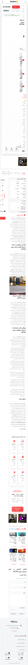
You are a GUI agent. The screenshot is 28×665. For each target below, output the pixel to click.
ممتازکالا (23, 5)
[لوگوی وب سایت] (14, 1)
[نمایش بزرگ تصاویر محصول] (24, 36)
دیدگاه (24, 593)
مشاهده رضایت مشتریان (17, 509)
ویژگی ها (23, 173)
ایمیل (25, 587)
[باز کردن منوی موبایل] (25, 1)
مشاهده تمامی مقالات (15, 529)
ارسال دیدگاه (13, 614)
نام (25, 582)
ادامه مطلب (23, 546)
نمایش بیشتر (23, 212)
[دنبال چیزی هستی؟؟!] (2, 1)
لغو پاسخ (21, 614)
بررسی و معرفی (17, 173)
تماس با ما (15, 631)
